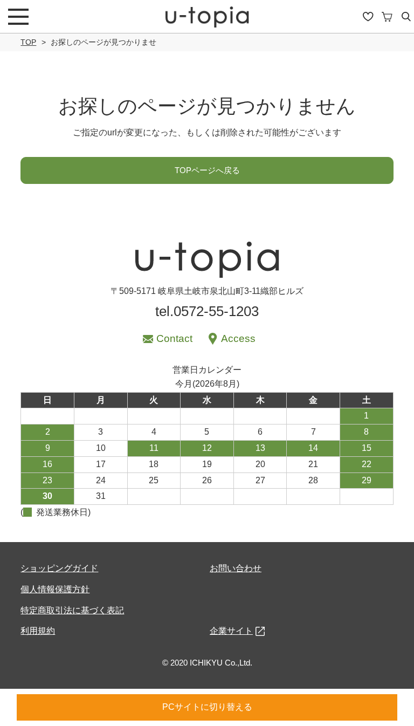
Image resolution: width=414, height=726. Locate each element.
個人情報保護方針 (54, 589)
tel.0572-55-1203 (207, 311)
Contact (174, 338)
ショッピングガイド (59, 568)
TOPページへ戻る (207, 170)
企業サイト (231, 630)
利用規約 (37, 630)
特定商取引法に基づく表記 (72, 610)
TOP (28, 42)
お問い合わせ (235, 568)
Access (238, 338)
